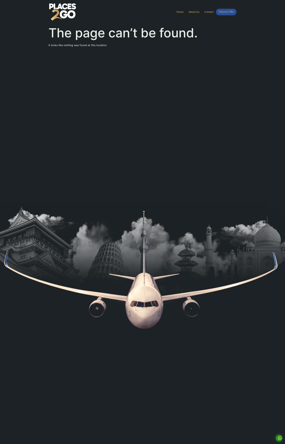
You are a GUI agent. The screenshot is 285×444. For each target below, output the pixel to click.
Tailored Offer (226, 11)
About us (194, 12)
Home (180, 12)
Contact (208, 12)
